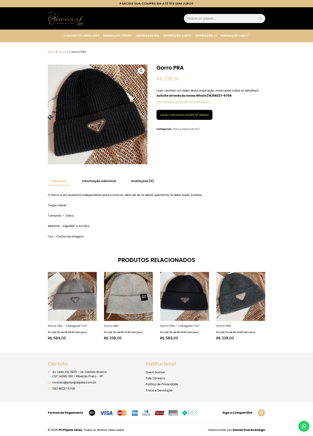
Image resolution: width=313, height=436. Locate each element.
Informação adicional (99, 181)
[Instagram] (261, 412)
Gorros (63, 52)
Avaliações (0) (142, 181)
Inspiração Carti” (177, 36)
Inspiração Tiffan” (118, 36)
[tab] (59, 181)
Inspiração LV (206, 36)
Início (51, 52)
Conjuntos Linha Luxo (81, 36)
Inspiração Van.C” (235, 36)
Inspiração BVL (148, 36)
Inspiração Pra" (191, 129)
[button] (304, 426)
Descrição (59, 181)
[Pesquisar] (260, 18)
